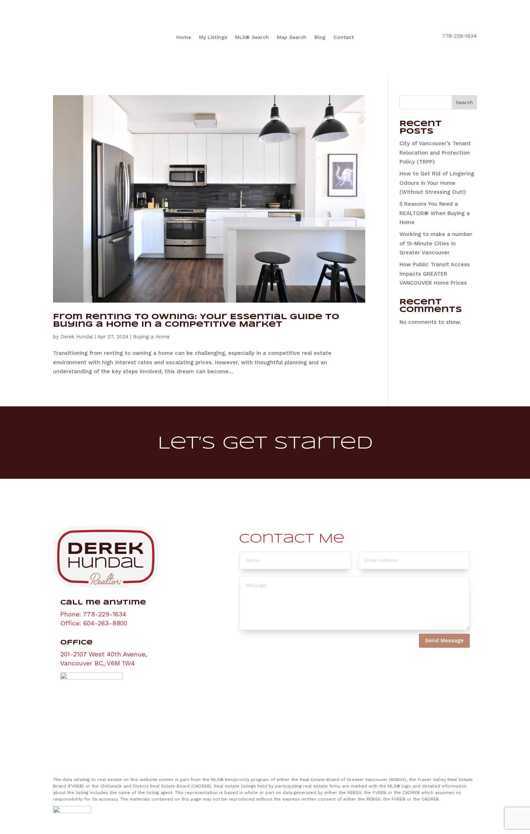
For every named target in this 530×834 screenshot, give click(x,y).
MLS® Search (252, 37)
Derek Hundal (77, 336)
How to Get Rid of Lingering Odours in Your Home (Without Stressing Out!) (436, 182)
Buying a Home (151, 336)
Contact (344, 37)
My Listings (213, 37)
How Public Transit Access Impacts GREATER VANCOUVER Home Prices (434, 273)
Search (464, 102)
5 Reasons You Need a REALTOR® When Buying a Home (434, 213)
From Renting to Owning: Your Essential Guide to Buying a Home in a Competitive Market (196, 320)
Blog (320, 37)
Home (183, 37)
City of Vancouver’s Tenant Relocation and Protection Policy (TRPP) (435, 152)
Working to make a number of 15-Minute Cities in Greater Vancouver (435, 243)
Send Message (444, 640)
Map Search (291, 37)
